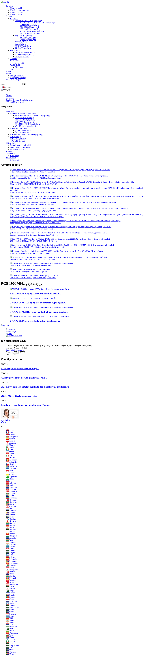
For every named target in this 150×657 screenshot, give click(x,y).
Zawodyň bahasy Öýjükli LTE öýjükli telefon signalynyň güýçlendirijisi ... (38, 247)
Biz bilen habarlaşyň (13, 80)
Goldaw (9, 71)
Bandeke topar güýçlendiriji (25, 52)
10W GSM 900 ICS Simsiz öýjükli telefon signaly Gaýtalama (33, 278)
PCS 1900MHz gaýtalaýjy (29, 29)
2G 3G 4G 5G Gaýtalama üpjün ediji (19, 396)
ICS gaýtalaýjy (20, 44)
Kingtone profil (16, 8)
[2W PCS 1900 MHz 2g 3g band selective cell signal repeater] (33, 298)
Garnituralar (14, 61)
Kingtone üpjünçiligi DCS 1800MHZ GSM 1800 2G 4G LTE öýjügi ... (37, 217)
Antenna (13, 59)
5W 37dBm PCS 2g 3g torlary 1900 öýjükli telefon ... (35, 293)
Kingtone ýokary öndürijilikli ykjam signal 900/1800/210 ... (32, 253)
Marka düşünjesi (16, 14)
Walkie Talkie (15, 65)
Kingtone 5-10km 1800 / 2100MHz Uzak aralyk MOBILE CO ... (34, 184)
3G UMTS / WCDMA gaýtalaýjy (32, 31)
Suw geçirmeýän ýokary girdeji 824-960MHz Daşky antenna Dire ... (35, 223)
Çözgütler (9, 69)
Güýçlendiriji (15, 50)
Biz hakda (9, 6)
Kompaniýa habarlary (18, 78)
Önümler (9, 16)
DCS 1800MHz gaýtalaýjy (30, 27)
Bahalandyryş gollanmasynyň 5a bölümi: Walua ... (25, 405)
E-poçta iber (5, 420)
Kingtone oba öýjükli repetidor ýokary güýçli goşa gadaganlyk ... (34, 211)
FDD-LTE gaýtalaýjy (23, 46)
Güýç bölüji (19, 63)
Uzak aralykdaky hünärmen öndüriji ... (20, 368)
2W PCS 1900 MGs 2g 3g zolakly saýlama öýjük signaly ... (38, 302)
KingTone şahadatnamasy (19, 10)
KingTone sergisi (16, 12)
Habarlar (9, 73)
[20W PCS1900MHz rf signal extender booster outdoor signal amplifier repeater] (39, 316)
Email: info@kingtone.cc (15, 350)
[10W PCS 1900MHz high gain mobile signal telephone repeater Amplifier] (41, 307)
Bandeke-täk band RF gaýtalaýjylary (28, 21)
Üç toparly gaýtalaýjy (28, 40)
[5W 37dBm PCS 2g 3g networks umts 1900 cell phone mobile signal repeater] (39, 289)
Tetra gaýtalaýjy (21, 42)
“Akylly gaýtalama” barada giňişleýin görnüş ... (24, 378)
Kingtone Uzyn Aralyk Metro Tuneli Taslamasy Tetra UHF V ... (34, 235)
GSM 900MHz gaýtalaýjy (29, 25)
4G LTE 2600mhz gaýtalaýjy (30, 33)
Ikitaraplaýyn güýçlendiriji (24, 54)
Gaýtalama (14, 19)
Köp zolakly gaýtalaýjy (23, 35)
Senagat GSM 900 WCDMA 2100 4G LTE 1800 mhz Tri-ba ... (33, 259)
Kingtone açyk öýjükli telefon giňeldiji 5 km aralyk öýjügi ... (32, 229)
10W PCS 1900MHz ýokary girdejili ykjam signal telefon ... (32, 265)
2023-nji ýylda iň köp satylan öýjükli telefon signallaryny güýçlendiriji (35, 387)
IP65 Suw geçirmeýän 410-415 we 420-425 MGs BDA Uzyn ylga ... (36, 178)
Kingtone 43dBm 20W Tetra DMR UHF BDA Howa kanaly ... (33, 192)
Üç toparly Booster (22, 57)
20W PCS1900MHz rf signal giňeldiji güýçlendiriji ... (35, 321)
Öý (7, 94)
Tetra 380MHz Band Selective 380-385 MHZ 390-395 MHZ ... (33, 172)
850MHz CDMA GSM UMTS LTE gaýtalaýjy (37, 23)
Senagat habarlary (17, 76)
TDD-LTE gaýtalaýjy (23, 48)
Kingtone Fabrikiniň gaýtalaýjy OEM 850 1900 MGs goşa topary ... (35, 198)
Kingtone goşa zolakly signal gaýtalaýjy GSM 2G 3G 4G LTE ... (34, 204)
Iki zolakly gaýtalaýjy (28, 38)
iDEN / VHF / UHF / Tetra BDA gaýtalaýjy (26, 135)
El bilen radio (20, 67)
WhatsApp (5, 422)
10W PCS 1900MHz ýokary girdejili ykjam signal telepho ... (39, 312)
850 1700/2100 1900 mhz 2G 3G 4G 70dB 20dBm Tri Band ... (33, 241)
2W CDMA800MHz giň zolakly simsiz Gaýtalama (29, 272)
